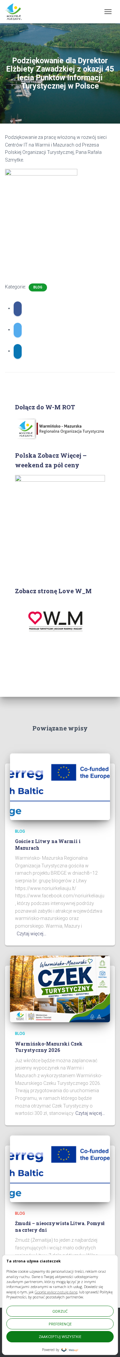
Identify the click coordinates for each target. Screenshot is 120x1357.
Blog (37, 287)
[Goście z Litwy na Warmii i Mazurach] (60, 786)
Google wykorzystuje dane (56, 1291)
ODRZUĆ (60, 1311)
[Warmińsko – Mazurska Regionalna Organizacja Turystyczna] (16, 11)
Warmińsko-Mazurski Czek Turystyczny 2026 (49, 1047)
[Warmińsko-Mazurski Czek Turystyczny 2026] (60, 988)
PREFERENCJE (60, 1323)
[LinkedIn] (18, 351)
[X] (18, 330)
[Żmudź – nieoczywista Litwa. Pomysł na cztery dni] (60, 1168)
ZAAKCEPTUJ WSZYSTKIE (60, 1336)
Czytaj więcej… (31, 933)
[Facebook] (18, 308)
